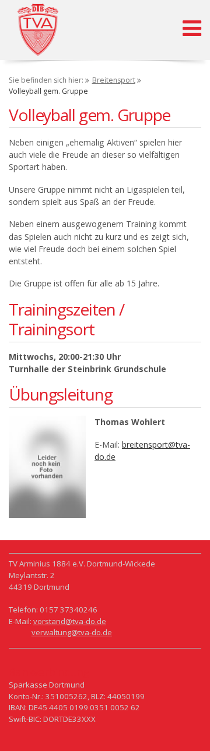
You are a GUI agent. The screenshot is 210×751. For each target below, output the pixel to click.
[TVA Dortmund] (38, 31)
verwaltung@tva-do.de (72, 632)
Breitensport (113, 80)
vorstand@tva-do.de (69, 621)
